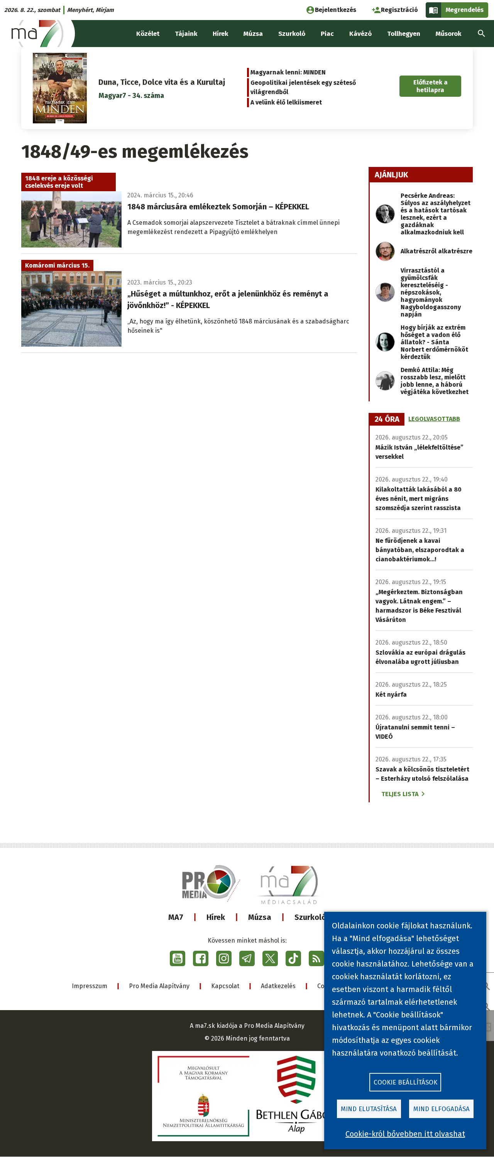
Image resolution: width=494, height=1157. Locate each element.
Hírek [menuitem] (220, 34)
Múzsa (259, 917)
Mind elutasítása (369, 1109)
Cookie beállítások (405, 1082)
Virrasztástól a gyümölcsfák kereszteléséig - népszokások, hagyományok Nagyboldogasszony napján (431, 292)
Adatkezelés (278, 986)
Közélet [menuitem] (147, 34)
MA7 (175, 917)
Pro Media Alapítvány (159, 986)
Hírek (215, 917)
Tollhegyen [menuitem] (403, 34)
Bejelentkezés (335, 9)
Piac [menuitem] (327, 34)
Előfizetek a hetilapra (430, 86)
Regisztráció (399, 9)
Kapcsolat (225, 986)
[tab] (387, 419)
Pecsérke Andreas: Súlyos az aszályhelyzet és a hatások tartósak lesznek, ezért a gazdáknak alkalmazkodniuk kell (435, 214)
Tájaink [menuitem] (186, 34)
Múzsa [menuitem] (253, 34)
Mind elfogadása (441, 1109)
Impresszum (89, 986)
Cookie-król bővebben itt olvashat (405, 1133)
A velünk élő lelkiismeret (286, 102)
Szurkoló (310, 917)
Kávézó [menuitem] (360, 34)
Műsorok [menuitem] (448, 34)
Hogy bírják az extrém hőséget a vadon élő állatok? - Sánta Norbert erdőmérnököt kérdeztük (434, 342)
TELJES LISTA (399, 794)
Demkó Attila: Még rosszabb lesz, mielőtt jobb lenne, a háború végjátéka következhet (435, 381)
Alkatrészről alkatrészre (436, 251)
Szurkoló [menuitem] (291, 34)
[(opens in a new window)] (177, 958)
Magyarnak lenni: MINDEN (288, 72)
